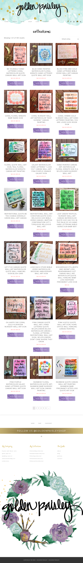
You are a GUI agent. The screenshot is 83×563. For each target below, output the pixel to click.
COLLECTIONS (5, 461)
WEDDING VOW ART (7, 456)
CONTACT (59, 458)
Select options (15, 83)
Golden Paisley (41, 9)
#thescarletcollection (37, 461)
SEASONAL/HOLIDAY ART (8, 458)
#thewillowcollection (36, 458)
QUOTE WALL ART (6, 453)
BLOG (58, 453)
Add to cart (67, 290)
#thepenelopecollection (37, 453)
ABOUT (59, 451)
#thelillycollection (36, 456)
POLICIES (59, 456)
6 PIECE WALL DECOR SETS (9, 451)
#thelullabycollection (36, 451)
